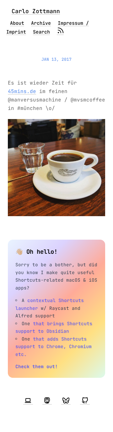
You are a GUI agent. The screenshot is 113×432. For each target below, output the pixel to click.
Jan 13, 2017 (56, 59)
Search (41, 32)
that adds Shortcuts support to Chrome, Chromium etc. (53, 346)
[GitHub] (84, 401)
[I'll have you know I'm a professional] (28, 401)
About (17, 23)
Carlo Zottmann (36, 11)
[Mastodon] (47, 401)
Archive (41, 23)
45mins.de (22, 91)
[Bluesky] (66, 401)
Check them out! (36, 366)
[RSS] (60, 32)
